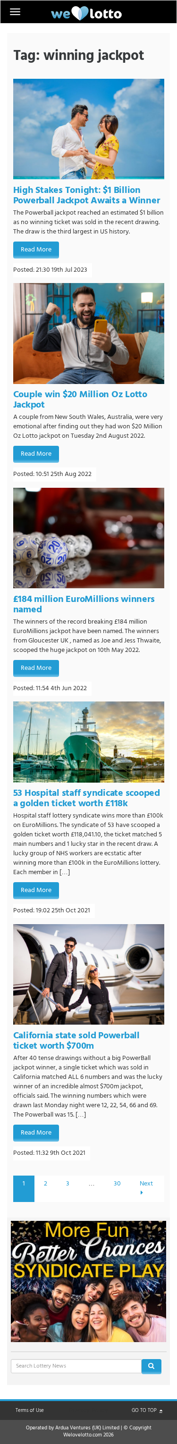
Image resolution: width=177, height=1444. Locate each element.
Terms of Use (30, 1410)
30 (117, 1183)
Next (146, 1183)
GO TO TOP (145, 1410)
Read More (36, 249)
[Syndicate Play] (89, 1281)
